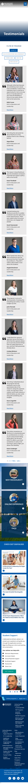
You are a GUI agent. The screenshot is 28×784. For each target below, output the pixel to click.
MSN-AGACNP (14, 61)
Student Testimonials (6, 757)
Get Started (18, 755)
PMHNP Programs (20, 716)
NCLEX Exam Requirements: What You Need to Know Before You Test (13, 616)
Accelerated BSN (19, 707)
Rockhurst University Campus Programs (20, 763)
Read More (10, 110)
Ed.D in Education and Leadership (13, 54)
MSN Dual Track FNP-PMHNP (19, 722)
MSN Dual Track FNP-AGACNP (19, 718)
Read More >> (4, 571)
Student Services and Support (7, 751)
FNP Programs (19, 710)
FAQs (16, 730)
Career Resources (20, 736)
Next (24, 691)
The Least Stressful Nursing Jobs (13, 592)
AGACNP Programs (18, 712)
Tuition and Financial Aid (18, 746)
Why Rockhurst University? (19, 733)
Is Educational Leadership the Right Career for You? (14, 567)
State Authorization (19, 738)
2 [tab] (13, 692)
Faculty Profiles (7, 755)
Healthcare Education (6, 738)
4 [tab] (17, 692)
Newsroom (18, 753)
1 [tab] (10, 692)
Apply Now (17, 757)
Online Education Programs (7, 731)
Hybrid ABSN (9, 58)
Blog (16, 751)
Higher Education (8, 734)
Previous (21, 691)
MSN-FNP (19, 58)
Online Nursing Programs (19, 704)
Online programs (11, 698)
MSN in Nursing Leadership (19, 726)
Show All (13, 50)
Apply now (22, 698)
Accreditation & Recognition (19, 742)
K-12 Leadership (7, 736)
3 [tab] (15, 692)
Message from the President (8, 748)
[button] (9, 671)
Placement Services (20, 749)
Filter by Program (14, 46)
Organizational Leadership (7, 742)
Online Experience (7, 745)
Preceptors (17, 760)
